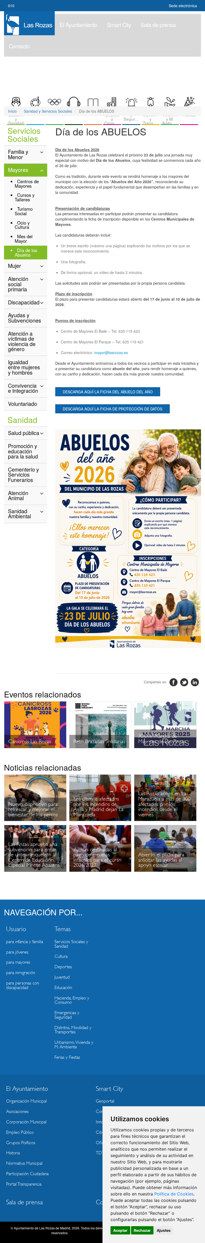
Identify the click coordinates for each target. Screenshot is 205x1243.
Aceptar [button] (120, 1230)
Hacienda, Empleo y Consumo (71, 1000)
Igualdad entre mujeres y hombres (24, 367)
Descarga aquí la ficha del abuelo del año (108, 391)
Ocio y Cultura (22, 224)
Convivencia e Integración (23, 388)
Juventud (62, 977)
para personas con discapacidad (22, 985)
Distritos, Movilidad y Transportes (72, 1030)
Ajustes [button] (164, 1230)
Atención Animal (18, 495)
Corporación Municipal (26, 1121)
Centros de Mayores (27, 183)
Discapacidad (24, 302)
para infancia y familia (24, 941)
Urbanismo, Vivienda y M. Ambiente (73, 1044)
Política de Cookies (174, 1194)
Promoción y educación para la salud (23, 451)
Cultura (61, 956)
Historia (13, 1152)
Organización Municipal (26, 1101)
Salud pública (23, 433)
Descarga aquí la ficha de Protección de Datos (112, 408)
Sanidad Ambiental (19, 513)
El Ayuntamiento (78, 25)
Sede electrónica (183, 5)
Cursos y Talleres (24, 197)
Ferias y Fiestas (67, 1057)
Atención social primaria (18, 284)
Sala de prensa (158, 25)
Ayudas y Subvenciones (24, 317)
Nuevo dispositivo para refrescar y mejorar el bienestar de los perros (33, 809)
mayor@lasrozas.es (111, 352)
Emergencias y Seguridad (66, 1015)
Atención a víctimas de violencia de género (22, 341)
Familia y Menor (18, 154)
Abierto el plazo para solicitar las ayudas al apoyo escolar (161, 860)
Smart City (119, 25)
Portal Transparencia (23, 1184)
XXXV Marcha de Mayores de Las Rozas (162, 738)
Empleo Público (20, 1132)
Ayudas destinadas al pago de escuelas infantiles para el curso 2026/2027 (97, 857)
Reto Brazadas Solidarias (99, 741)
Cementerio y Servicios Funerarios (23, 474)
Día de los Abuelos (26, 252)
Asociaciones (17, 1111)
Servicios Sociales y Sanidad (71, 944)
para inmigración (20, 972)
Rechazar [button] (142, 1230)
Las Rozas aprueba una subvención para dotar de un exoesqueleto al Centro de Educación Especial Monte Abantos (34, 854)
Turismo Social (24, 211)
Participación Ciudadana (27, 1173)
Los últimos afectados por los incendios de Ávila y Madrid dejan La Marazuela (98, 807)
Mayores (18, 170)
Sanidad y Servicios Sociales (48, 111)
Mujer (14, 265)
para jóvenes (17, 952)
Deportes (63, 966)
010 (11, 5)
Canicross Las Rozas (29, 741)
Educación (63, 987)
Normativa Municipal (24, 1163)
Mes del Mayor (24, 238)
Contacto (19, 46)
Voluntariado (22, 403)
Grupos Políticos (20, 1142)
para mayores (18, 962)
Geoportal (105, 1101)
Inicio (12, 111)
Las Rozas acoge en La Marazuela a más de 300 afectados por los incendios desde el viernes (164, 803)
